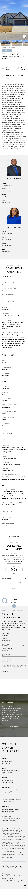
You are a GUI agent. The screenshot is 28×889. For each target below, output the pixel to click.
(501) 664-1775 (7, 763)
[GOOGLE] (20, 866)
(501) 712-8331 (7, 239)
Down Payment (6, 644)
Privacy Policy (19, 881)
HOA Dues (5, 659)
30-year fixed (6, 640)
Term (3, 638)
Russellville (6, 816)
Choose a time (6, 578)
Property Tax (6, 648)
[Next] (23, 569)
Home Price (5, 633)
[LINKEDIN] (12, 866)
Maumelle (5, 806)
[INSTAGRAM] (7, 866)
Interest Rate (6, 654)
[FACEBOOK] (3, 866)
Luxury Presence (8, 878)
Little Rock (6, 797)
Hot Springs (6, 787)
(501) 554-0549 (7, 191)
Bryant (4, 768)
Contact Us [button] (14, 726)
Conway (4, 777)
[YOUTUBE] (16, 866)
